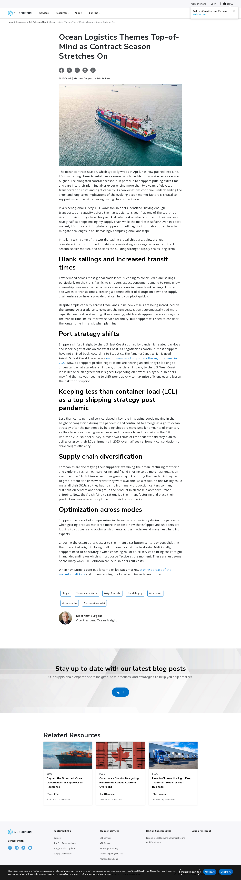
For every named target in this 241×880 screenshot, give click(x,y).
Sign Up (120, 692)
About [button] (78, 12)
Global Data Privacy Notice (143, 871)
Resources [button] (62, 12)
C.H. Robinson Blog (37, 22)
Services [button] (44, 12)
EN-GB (230, 3)
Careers (57, 838)
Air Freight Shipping (109, 848)
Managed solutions (109, 859)
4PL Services (105, 843)
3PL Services (105, 838)
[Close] (234, 11)
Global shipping (135, 593)
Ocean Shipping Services (111, 853)
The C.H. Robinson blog (65, 843)
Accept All (210, 871)
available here (199, 14)
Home (10, 22)
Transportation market (94, 603)
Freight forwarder (112, 593)
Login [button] (214, 3)
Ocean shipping (69, 603)
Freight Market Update (64, 848)
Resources (21, 22)
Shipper (66, 593)
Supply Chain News (62, 853)
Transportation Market (86, 593)
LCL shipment (155, 593)
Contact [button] (94, 12)
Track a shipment (198, 3)
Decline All (226, 871)
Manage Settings (190, 871)
